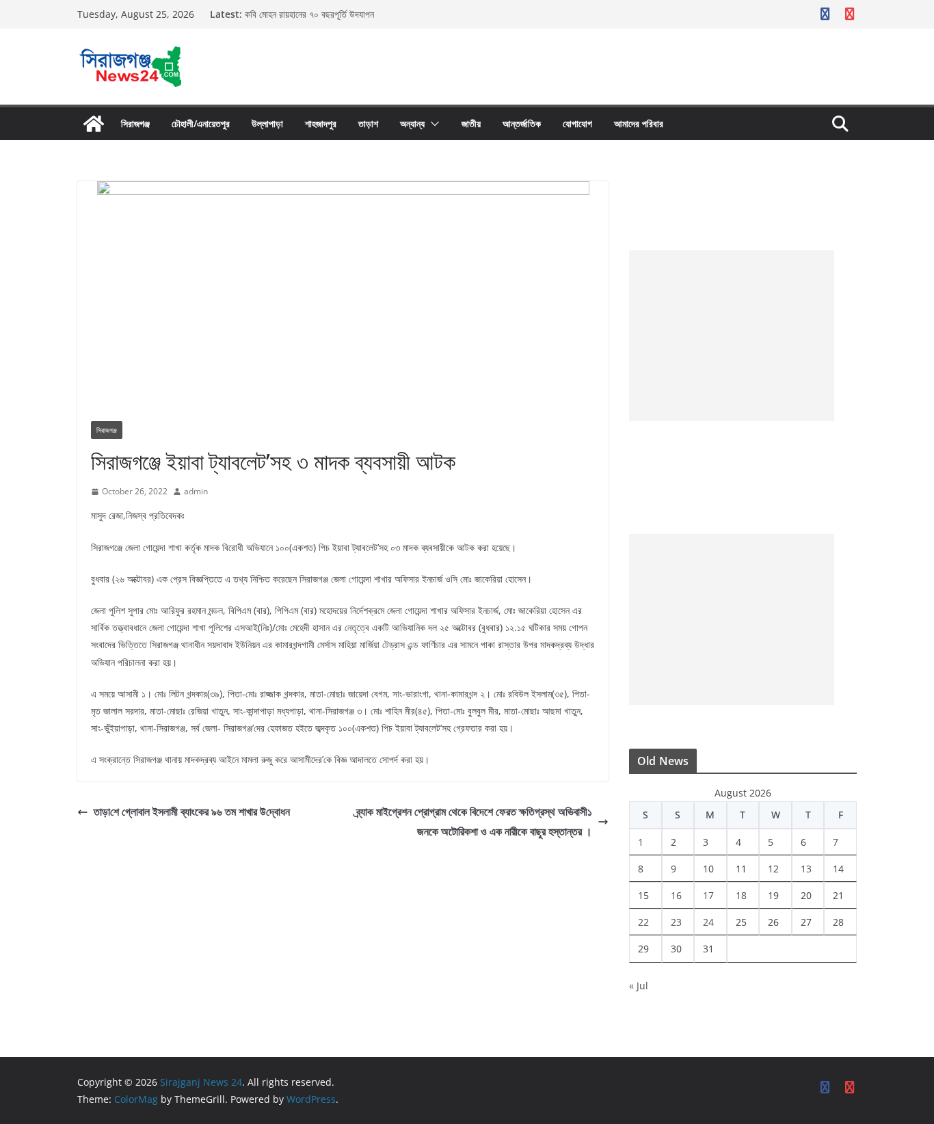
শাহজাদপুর (320, 123)
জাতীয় (471, 123)
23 (676, 921)
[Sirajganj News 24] (93, 123)
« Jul (638, 985)
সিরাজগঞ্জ (135, 123)
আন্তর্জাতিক (522, 123)
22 (643, 921)
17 (708, 895)
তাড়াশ (368, 123)
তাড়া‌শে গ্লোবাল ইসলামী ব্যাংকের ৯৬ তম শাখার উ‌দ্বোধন (192, 811)
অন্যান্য (412, 123)
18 (741, 895)
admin (196, 491)
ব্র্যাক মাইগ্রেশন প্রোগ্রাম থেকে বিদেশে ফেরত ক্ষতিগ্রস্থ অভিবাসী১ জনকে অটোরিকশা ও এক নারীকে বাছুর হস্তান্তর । (474, 821)
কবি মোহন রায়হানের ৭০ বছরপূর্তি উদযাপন (309, 14)
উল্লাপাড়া (267, 123)
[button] (432, 123)
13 (806, 868)
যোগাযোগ (577, 123)
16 (676, 895)
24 (708, 921)
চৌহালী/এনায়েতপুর (201, 123)
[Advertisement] (731, 335)
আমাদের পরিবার (638, 123)
